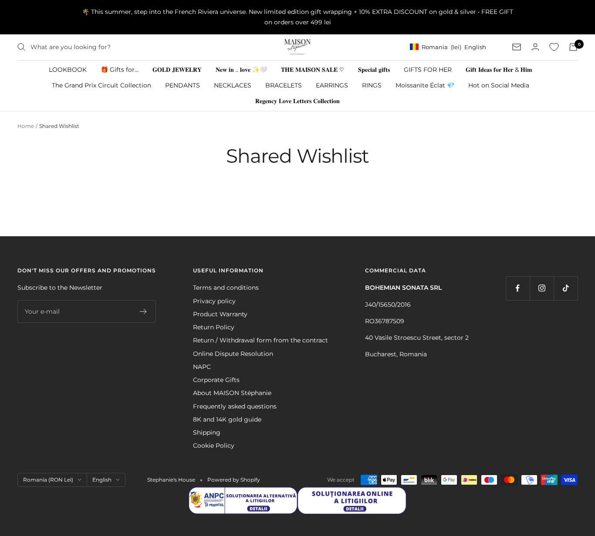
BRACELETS (283, 85)
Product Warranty (220, 314)
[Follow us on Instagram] (542, 288)
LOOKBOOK (68, 69)
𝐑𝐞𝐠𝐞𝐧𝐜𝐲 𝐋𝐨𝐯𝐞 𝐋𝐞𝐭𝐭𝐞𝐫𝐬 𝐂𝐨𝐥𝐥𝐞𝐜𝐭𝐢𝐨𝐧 (297, 101)
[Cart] (573, 47)
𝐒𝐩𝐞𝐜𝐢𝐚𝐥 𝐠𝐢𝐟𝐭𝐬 (374, 69)
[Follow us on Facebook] (518, 288)
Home (25, 126)
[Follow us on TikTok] (566, 288)
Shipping (206, 432)
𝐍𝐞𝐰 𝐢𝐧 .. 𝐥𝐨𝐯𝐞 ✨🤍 (241, 69)
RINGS (372, 85)
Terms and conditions (226, 287)
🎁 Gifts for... (120, 69)
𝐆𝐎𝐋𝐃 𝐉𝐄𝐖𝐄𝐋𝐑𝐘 (177, 69)
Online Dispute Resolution (233, 354)
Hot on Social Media (498, 85)
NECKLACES (232, 85)
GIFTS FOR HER (428, 69)
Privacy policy (214, 301)
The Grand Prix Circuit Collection (101, 85)
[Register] (143, 311)
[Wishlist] (554, 47)
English (102, 479)
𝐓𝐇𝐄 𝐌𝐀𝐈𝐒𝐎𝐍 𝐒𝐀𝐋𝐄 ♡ (312, 69)
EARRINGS (332, 85)
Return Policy (213, 327)
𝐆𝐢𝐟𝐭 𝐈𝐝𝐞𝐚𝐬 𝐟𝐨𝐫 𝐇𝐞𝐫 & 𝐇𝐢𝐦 (499, 69)
